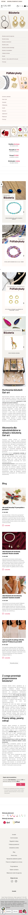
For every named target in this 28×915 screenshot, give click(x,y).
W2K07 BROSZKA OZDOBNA (14, 353)
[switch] (3, 913)
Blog (14, 852)
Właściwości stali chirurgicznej (14, 873)
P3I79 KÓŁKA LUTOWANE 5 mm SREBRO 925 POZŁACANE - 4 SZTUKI (14, 310)
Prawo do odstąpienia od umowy (14, 862)
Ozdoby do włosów (6, 53)
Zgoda (21, 911)
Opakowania (4, 113)
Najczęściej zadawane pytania (14, 858)
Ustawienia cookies (14, 847)
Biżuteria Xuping (5, 39)
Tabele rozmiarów (14, 869)
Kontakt (14, 834)
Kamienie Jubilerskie (6, 96)
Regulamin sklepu (14, 841)
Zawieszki (4, 102)
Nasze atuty (14, 855)
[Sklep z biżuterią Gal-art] (14, 22)
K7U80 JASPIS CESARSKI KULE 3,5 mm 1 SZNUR (14, 261)
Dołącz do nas (14, 878)
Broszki (3, 56)
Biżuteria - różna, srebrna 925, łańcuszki (10, 59)
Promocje (4, 61)
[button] (23, 212)
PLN (20, 5)
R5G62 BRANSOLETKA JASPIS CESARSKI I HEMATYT (14, 219)
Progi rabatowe (14, 866)
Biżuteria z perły (5, 44)
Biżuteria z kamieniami (6, 41)
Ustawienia (8, 911)
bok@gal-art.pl (21, 898)
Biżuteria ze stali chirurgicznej (8, 36)
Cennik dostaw (14, 838)
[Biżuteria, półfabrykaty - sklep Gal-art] (7, 5)
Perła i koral (4, 99)
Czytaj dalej (7, 525)
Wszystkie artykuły (14, 663)
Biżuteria (14, 12)
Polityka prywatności (14, 844)
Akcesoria (4, 110)
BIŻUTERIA (3, 1)
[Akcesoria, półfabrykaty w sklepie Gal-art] (14, 82)
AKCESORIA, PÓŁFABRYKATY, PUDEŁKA (14, 1)
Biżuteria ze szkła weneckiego (8, 47)
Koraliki (3, 108)
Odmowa (15, 911)
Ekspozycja (4, 116)
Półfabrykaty (14, 73)
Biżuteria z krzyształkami (7, 50)
